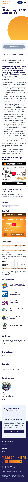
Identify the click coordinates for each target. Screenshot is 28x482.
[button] (25, 2)
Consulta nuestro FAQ (7, 150)
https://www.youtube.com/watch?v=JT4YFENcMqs (10, 206)
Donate (20, 2)
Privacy (3, 472)
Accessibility (8, 472)
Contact (13, 472)
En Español (18, 472)
